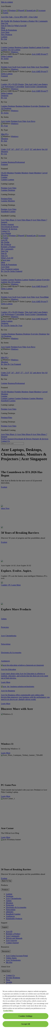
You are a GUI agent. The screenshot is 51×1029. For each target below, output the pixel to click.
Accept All (25, 1024)
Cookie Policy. (8, 1011)
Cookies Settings (25, 1016)
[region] (25, 1006)
